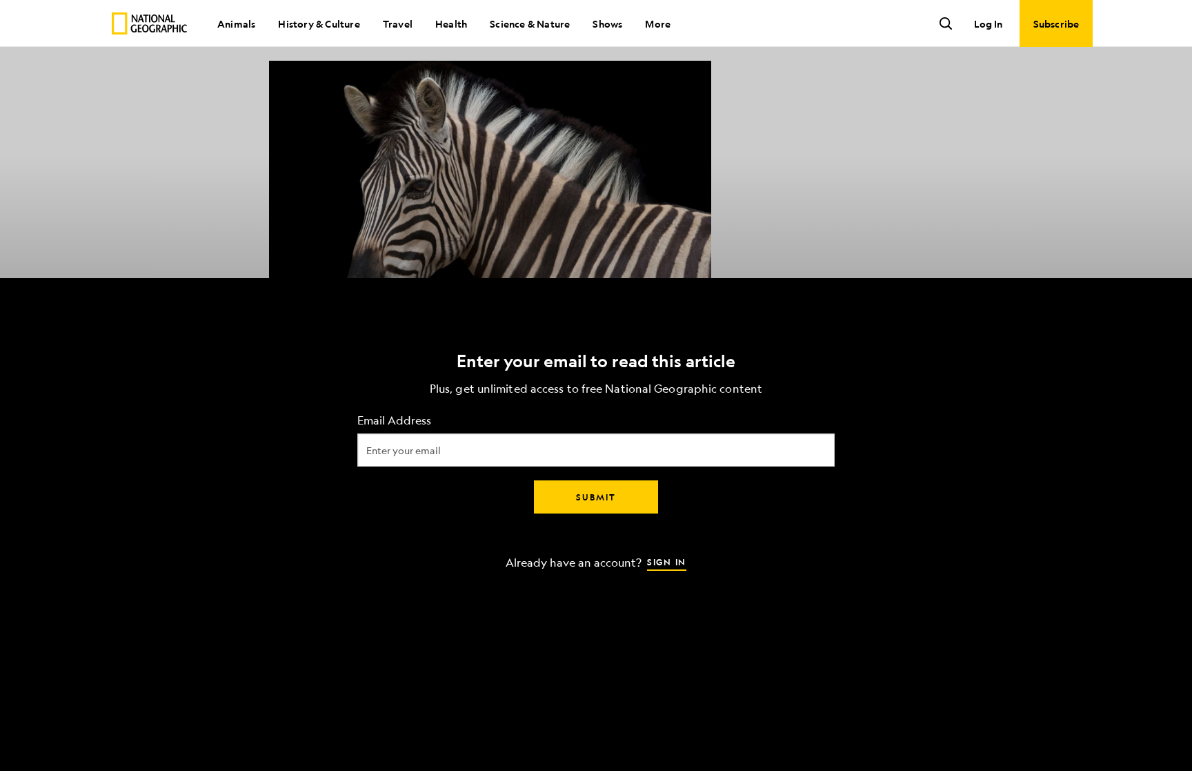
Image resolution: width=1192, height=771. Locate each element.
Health (451, 23)
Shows (607, 23)
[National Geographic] (149, 23)
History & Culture (318, 23)
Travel (398, 23)
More (657, 23)
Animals (236, 23)
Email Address (394, 420)
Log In (988, 23)
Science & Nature (530, 23)
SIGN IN (666, 561)
